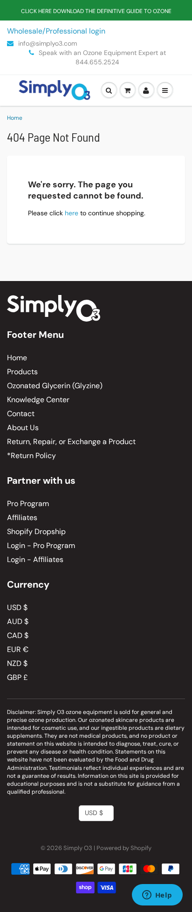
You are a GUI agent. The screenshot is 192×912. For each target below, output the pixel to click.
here (71, 213)
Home (14, 118)
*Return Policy (31, 455)
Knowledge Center (38, 400)
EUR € (17, 649)
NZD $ (17, 663)
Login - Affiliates (35, 559)
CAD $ (17, 635)
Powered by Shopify (123, 848)
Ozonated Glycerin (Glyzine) (55, 386)
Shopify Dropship (36, 531)
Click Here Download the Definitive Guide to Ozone (96, 11)
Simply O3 (77, 848)
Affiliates (22, 517)
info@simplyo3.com (46, 43)
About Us (23, 427)
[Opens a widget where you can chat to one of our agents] (157, 895)
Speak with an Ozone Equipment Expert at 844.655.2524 (101, 57)
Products (22, 372)
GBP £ (17, 677)
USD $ (17, 607)
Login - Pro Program (41, 545)
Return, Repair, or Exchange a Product (71, 441)
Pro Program (28, 503)
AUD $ (17, 621)
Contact (20, 413)
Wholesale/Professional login (56, 31)
